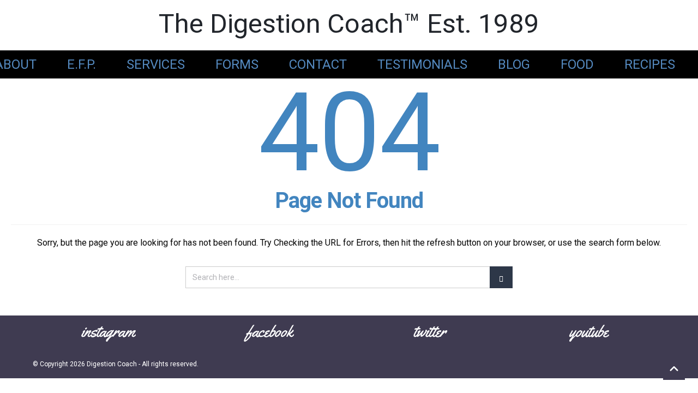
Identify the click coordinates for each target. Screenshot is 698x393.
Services (156, 64)
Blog (514, 64)
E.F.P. (81, 64)
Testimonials (422, 64)
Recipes (649, 64)
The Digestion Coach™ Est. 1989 (349, 23)
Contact (318, 64)
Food (577, 64)
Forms (236, 64)
